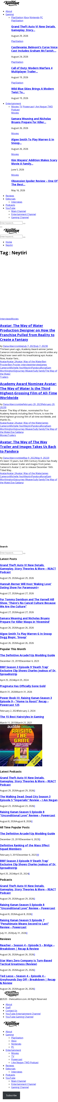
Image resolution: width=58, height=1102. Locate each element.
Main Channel (18, 211)
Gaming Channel (20, 217)
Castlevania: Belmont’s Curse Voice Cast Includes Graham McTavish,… (34, 48)
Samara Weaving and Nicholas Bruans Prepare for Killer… (31, 120)
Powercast (16, 1059)
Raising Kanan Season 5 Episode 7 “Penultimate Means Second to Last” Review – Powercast (24, 923)
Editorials (10, 198)
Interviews (16, 201)
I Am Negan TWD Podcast (24, 1062)
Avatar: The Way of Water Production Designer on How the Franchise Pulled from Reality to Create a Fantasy (27, 332)
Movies (15, 112)
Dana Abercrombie (13, 346)
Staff (8, 1007)
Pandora (36, 367)
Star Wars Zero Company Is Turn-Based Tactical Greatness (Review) (26, 962)
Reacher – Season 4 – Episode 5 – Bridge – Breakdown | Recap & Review (27, 946)
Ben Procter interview (19, 364)
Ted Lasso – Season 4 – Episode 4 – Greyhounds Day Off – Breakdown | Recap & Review (27, 979)
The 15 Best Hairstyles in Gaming (22, 716)
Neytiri (28, 367)
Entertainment (13, 103)
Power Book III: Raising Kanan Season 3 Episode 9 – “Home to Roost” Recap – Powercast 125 (26, 701)
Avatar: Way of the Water (29, 361)
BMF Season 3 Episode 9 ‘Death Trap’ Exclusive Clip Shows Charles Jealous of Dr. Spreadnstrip (28, 670)
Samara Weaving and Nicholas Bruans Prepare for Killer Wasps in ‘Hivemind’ (25, 619)
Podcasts (10, 205)
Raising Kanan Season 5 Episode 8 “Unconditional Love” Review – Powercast (27, 813)
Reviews (10, 195)
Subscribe (11, 1095)
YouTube (10, 208)
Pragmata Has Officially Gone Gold (22, 686)
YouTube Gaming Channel (19, 1016)
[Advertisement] (29, 288)
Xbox (13, 1040)
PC (12, 1047)
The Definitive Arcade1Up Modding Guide (27, 655)
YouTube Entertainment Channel (23, 1013)
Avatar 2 (11, 361)
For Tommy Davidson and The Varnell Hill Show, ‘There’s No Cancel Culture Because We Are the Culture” (28, 603)
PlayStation (17, 20)
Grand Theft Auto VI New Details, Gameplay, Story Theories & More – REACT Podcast (28, 568)
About (9, 11)
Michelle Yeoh (17, 367)
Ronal (44, 367)
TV (12, 1056)
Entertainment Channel (23, 214)
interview (36, 364)
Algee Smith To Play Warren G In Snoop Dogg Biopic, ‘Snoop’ (26, 635)
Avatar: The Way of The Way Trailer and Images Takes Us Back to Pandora (28, 446)
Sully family (39, 370)
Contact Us (11, 1010)
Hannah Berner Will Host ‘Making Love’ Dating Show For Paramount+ (25, 585)
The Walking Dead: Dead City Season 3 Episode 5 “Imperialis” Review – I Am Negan (28, 798)
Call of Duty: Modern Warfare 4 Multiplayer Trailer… (31, 69)
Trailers (4, 377)
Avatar (3, 361)
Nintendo (16, 1043)
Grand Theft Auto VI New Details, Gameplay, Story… (33, 28)
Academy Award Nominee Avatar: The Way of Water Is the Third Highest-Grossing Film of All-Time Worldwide (28, 390)
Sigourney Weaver (23, 370)
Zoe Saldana (17, 432)
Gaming (10, 14)
